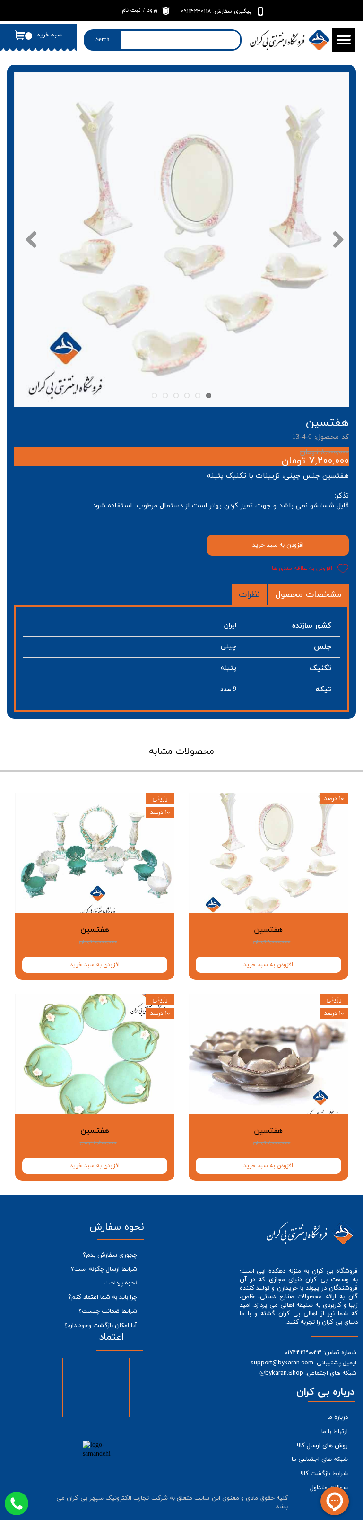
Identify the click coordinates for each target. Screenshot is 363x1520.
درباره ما (338, 1417)
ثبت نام (131, 10)
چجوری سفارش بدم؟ (110, 1255)
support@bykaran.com (282, 1362)
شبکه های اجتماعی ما (320, 1459)
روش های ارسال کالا (322, 1445)
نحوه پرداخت (120, 1283)
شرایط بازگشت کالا (324, 1473)
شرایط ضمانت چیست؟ (107, 1311)
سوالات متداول (329, 1488)
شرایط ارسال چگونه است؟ (104, 1269)
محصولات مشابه (181, 751)
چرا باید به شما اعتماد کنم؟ (102, 1297)
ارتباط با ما (334, 1431)
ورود (152, 10)
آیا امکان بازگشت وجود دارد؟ (100, 1325)
